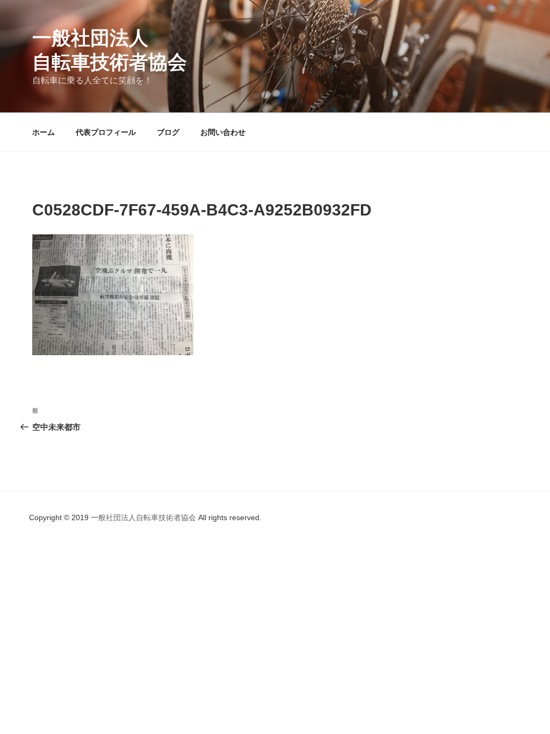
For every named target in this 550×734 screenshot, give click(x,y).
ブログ (168, 132)
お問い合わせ (222, 132)
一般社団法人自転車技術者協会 (144, 517)
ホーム (43, 132)
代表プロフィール (106, 132)
